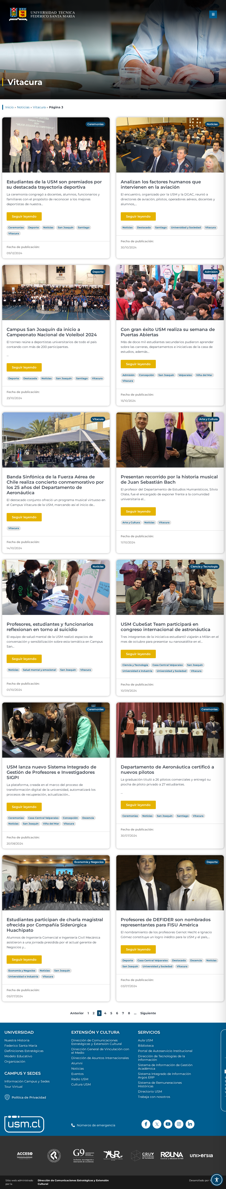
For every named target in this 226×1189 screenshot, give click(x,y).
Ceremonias (95, 124)
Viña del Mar (204, 375)
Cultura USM (81, 1084)
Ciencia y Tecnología (204, 566)
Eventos (77, 1074)
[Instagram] (179, 1124)
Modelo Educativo (18, 1056)
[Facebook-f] (145, 1124)
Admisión (211, 271)
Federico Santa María (20, 1046)
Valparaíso (185, 375)
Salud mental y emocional (39, 669)
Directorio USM (150, 1091)
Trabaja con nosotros (154, 1097)
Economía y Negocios (89, 862)
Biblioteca (146, 1046)
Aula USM (145, 1040)
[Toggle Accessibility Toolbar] (217, 1180)
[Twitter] (157, 1124)
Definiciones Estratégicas (23, 1051)
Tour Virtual (13, 1087)
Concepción (146, 375)
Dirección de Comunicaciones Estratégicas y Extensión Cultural (96, 1042)
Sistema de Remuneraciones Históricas (160, 1084)
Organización (14, 1061)
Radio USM (79, 1079)
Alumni (77, 1063)
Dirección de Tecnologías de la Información (161, 1058)
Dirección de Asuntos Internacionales (100, 1058)
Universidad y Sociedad (186, 227)
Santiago (83, 227)
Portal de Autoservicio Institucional (165, 1051)
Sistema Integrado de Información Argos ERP (164, 1075)
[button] (213, 14)
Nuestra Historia (16, 1040)
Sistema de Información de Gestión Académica (165, 1067)
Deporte (33, 227)
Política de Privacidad (29, 1097)
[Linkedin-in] (190, 1124)
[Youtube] (168, 1124)
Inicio (9, 107)
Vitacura (39, 107)
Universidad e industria (137, 670)
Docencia (88, 817)
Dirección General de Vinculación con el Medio (100, 1051)
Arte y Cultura (208, 419)
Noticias (23, 107)
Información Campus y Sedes (27, 1081)
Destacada (144, 227)
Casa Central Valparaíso (168, 665)
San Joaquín (65, 227)
